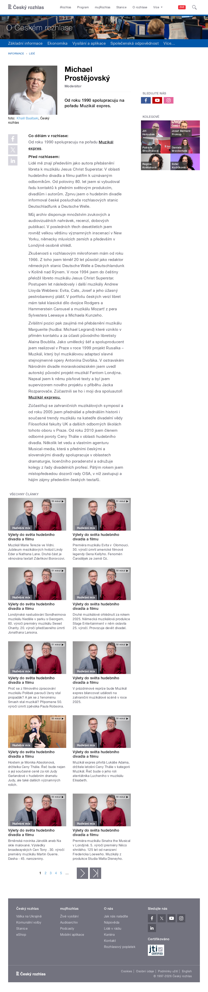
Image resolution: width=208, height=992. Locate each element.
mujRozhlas (102, 7)
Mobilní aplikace (72, 935)
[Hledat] (194, 7)
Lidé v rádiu (112, 928)
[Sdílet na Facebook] (12, 139)
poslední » (95, 873)
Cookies (126, 971)
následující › (82, 873)
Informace (16, 53)
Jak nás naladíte (116, 916)
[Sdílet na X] (12, 150)
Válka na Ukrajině (29, 916)
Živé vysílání (69, 916)
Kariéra (109, 935)
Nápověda (111, 922)
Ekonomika (58, 43)
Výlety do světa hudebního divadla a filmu (31, 536)
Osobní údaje (145, 971)
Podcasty (67, 928)
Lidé (32, 53)
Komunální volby (28, 922)
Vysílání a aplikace (89, 43)
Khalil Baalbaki (27, 118)
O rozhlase (140, 7)
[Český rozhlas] (26, 7)
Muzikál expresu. (44, 397)
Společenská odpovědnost (134, 43)
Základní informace (25, 43)
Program (83, 7)
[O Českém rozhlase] (104, 27)
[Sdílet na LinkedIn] (12, 161)
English (187, 971)
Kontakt (110, 941)
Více (169, 43)
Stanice (121, 7)
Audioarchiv (69, 922)
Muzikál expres (95, 105)
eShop (21, 935)
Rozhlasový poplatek (119, 947)
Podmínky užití (168, 971)
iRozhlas (65, 7)
